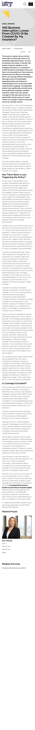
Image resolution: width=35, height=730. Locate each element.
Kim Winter (6, 505)
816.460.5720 (6, 549)
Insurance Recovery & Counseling (14, 568)
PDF (29, 52)
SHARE (22, 52)
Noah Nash (14, 505)
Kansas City (6, 546)
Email (4, 552)
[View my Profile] (17, 527)
